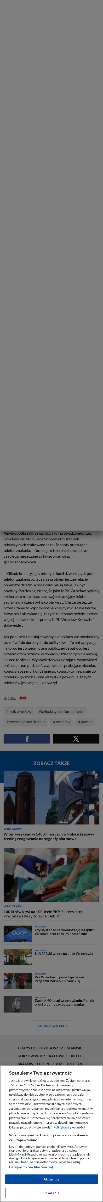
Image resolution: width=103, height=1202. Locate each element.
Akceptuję (51, 1179)
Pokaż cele (51, 1193)
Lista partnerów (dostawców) (31, 1167)
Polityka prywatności (69, 1127)
